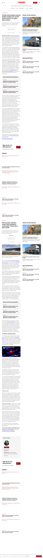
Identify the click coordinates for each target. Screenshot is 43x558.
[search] (4, 2)
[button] (2, 2)
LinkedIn (4, 436)
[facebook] (8, 32)
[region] (21, 556)
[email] (14, 32)
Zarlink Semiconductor (14, 35)
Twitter (8, 436)
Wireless (31, 8)
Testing (27, 8)
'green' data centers (11, 61)
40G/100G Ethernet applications (7, 71)
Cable (17, 8)
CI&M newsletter (6, 435)
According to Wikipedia (6, 408)
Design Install (21, 8)
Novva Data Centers (15, 260)
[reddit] (12, 32)
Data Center (13, 8)
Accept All (39, 556)
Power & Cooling (4, 12)
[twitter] (11, 32)
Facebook (13, 436)
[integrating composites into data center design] (32, 42)
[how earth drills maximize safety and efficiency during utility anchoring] (32, 22)
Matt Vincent (11, 235)
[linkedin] (9, 32)
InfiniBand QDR (13, 70)
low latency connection (11, 323)
